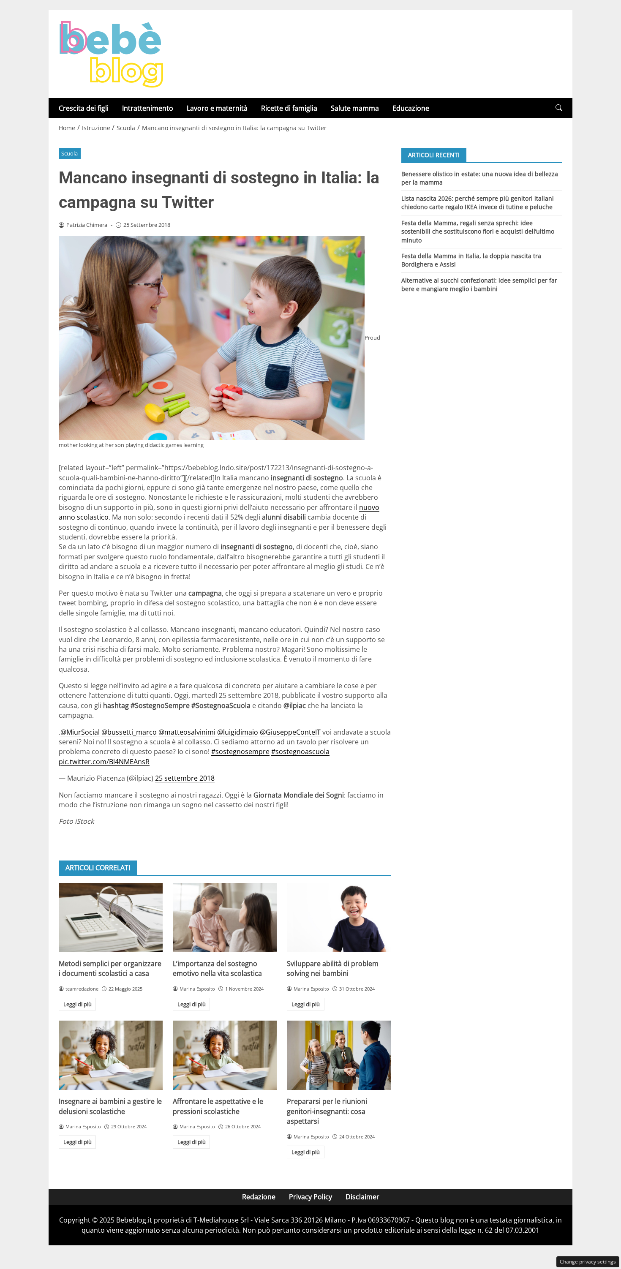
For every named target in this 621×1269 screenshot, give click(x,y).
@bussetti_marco (129, 732)
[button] (559, 108)
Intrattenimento (147, 108)
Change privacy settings (588, 1261)
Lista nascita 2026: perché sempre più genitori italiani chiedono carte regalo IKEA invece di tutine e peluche (477, 202)
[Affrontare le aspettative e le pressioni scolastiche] (225, 1055)
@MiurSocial (80, 732)
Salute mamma (355, 108)
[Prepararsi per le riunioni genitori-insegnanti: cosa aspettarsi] (339, 1055)
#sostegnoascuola (300, 751)
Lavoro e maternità (217, 108)
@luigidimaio (237, 732)
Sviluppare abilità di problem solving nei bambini (333, 968)
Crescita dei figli (84, 108)
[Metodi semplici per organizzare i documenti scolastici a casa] (111, 917)
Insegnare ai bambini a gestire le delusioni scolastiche (110, 1106)
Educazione (410, 108)
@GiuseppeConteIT (290, 732)
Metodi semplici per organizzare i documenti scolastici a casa (110, 968)
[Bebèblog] (111, 53)
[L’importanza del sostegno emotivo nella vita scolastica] (225, 917)
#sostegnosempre (240, 751)
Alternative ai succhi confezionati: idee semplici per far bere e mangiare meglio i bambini (479, 284)
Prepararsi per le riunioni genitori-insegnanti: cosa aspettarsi (327, 1111)
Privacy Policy (310, 1196)
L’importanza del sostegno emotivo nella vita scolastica (217, 968)
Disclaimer (362, 1196)
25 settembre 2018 (185, 778)
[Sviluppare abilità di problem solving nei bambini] (339, 917)
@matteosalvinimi (186, 732)
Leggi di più (77, 1004)
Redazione (258, 1196)
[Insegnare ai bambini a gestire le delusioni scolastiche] (111, 1055)
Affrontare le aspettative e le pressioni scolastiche (218, 1106)
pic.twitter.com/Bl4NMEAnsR (104, 761)
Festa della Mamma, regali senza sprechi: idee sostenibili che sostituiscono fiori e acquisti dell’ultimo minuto (477, 231)
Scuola (69, 153)
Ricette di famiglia (289, 108)
